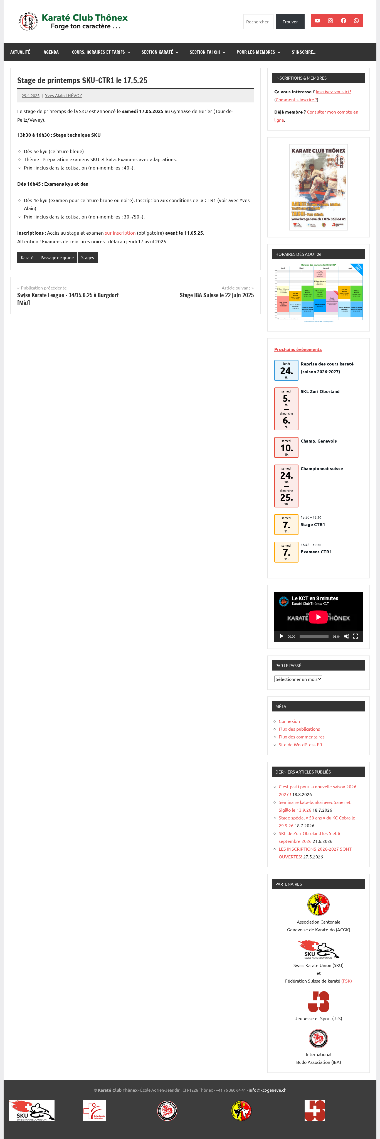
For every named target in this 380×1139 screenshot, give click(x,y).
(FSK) (346, 980)
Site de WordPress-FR (300, 744)
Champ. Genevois (319, 441)
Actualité (20, 52)
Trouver (290, 21)
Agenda (51, 52)
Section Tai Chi (205, 52)
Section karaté (157, 52)
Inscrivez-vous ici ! (333, 91)
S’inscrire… (304, 52)
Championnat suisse (322, 468)
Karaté (27, 257)
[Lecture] (281, 636)
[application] (318, 617)
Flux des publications (299, 728)
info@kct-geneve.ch (268, 1090)
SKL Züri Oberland (320, 391)
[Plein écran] (355, 636)
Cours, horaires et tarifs (98, 52)
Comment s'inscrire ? (296, 99)
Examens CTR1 (316, 551)
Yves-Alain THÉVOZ (63, 95)
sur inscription (120, 232)
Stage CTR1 (313, 524)
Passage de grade (57, 257)
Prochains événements (298, 349)
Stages (87, 257)
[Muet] (346, 636)
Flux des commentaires (302, 736)
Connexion (289, 721)
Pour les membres (256, 52)
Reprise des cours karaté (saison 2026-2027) (327, 367)
